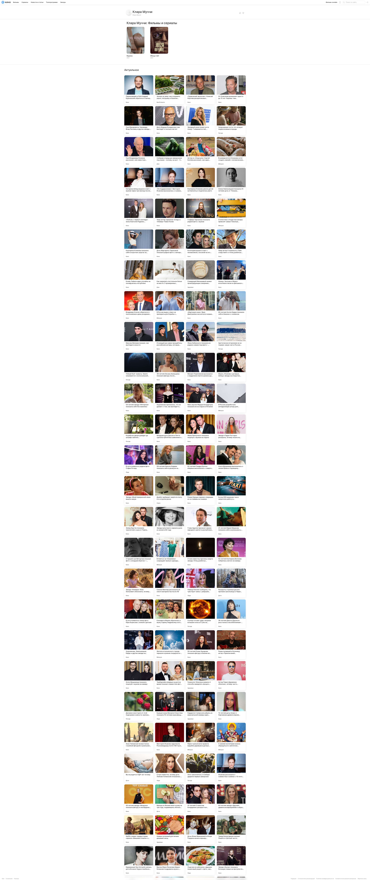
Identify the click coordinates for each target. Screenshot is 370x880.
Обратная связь (362, 878)
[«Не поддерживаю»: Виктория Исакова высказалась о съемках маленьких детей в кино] (169, 182)
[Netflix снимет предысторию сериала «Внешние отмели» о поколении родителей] (138, 829)
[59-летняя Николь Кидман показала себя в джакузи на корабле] (169, 459)
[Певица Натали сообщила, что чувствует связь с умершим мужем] (200, 583)
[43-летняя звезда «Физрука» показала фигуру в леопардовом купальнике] (138, 798)
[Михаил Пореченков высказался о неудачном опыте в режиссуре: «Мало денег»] (200, 367)
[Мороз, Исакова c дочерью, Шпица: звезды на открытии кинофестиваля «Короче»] (231, 367)
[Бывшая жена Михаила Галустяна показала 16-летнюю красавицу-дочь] (169, 706)
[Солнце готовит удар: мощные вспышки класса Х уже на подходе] (200, 613)
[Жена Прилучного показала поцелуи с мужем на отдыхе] (200, 428)
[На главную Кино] (7, 2)
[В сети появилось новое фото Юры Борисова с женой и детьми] (138, 613)
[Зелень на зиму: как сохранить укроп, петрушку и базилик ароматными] (169, 89)
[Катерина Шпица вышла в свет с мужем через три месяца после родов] (138, 182)
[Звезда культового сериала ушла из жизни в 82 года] (169, 521)
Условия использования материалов (345, 878)
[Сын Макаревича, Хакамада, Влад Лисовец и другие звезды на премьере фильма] (138, 120)
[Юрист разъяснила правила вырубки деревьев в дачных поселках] (200, 737)
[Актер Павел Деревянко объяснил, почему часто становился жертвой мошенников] (231, 675)
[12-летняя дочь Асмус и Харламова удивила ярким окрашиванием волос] (231, 706)
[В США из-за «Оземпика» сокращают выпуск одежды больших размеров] (169, 552)
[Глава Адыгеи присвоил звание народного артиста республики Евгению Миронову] (200, 521)
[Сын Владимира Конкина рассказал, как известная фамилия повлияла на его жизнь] (138, 151)
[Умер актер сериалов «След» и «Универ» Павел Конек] (169, 213)
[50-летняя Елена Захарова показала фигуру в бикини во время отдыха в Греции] (200, 644)
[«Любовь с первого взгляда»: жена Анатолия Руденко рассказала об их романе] (138, 213)
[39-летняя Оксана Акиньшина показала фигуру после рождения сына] (169, 367)
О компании (9, 878)
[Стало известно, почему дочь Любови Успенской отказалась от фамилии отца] (169, 768)
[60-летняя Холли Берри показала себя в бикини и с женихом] (231, 305)
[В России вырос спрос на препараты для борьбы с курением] (169, 305)
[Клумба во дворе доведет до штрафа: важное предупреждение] (138, 428)
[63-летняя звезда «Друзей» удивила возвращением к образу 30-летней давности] (231, 798)
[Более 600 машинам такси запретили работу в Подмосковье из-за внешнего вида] (231, 490)
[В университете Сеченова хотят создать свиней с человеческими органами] (231, 151)
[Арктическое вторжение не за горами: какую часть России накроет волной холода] (231, 336)
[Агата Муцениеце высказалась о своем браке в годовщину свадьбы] (231, 459)
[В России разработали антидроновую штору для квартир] (231, 398)
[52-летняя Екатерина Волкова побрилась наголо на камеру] (231, 552)
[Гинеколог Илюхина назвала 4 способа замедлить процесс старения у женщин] (200, 675)
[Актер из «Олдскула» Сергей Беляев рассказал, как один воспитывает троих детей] (200, 151)
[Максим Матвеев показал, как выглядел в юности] (138, 336)
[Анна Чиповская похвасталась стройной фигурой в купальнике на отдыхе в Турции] (138, 737)
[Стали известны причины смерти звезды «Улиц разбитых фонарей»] (200, 552)
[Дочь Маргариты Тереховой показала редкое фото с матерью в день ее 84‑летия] (169, 243)
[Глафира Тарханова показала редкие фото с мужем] (200, 213)
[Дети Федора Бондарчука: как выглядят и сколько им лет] (169, 120)
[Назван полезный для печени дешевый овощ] (169, 829)
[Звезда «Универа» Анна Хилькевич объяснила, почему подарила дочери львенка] (138, 583)
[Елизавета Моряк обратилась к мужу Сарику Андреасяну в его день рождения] (169, 613)
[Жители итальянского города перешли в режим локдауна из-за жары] (169, 644)
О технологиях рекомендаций (306, 878)
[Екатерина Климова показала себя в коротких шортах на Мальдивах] (138, 243)
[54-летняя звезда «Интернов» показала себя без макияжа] (138, 398)
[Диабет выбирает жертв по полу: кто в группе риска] (169, 490)
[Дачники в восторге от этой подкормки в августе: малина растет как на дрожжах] (138, 706)
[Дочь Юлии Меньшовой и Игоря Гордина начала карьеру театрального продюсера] (200, 829)
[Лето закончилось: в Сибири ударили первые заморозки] (200, 768)
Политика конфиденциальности (325, 878)
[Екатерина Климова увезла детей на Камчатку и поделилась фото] (200, 182)
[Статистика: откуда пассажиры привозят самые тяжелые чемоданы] (231, 213)
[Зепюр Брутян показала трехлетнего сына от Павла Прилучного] (138, 521)
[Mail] (3, 2)
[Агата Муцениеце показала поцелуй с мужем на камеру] (138, 675)
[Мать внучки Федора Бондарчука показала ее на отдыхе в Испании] (200, 398)
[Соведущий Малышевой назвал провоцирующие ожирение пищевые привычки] (200, 274)
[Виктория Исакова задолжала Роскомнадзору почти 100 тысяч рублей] (169, 737)
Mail (3, 878)
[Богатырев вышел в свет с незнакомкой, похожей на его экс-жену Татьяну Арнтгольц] (200, 243)
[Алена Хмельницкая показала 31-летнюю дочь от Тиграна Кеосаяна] (231, 182)
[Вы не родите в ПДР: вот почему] (138, 768)
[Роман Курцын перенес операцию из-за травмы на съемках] (200, 490)
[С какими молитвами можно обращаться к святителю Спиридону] (231, 737)
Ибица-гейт (154, 56)
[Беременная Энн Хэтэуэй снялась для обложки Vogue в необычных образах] (138, 860)
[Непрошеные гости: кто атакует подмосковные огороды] (231, 120)
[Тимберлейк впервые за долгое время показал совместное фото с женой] (169, 675)
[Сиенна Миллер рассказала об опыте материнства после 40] (169, 583)
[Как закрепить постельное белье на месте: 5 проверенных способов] (169, 274)
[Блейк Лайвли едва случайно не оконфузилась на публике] (138, 274)
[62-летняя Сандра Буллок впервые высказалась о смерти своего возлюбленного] (200, 459)
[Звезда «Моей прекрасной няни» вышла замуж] (138, 490)
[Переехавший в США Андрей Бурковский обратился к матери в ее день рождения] (138, 89)
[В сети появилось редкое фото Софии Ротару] (138, 459)
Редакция (293, 878)
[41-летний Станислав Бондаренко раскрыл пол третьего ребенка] (200, 798)
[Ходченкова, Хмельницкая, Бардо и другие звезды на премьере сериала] (138, 644)
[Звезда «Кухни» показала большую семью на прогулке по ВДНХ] (231, 860)
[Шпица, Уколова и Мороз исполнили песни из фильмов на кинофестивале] (231, 274)
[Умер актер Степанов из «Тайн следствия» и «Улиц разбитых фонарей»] (231, 243)
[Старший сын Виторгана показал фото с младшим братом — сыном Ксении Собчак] (138, 552)
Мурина (129, 56)
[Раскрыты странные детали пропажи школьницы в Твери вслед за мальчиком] (231, 583)
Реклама (16, 878)
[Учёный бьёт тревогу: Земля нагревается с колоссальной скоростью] (138, 367)
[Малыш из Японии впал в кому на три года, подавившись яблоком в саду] (169, 798)
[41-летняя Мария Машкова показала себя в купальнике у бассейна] (231, 521)
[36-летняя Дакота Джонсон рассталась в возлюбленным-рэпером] (231, 613)
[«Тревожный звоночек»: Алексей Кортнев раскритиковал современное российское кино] (200, 89)
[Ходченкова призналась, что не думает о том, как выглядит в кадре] (169, 398)
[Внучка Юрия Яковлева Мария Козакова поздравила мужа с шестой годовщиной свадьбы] (169, 860)
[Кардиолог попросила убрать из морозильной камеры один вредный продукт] (200, 706)
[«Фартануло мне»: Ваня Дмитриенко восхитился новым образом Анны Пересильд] (200, 305)
